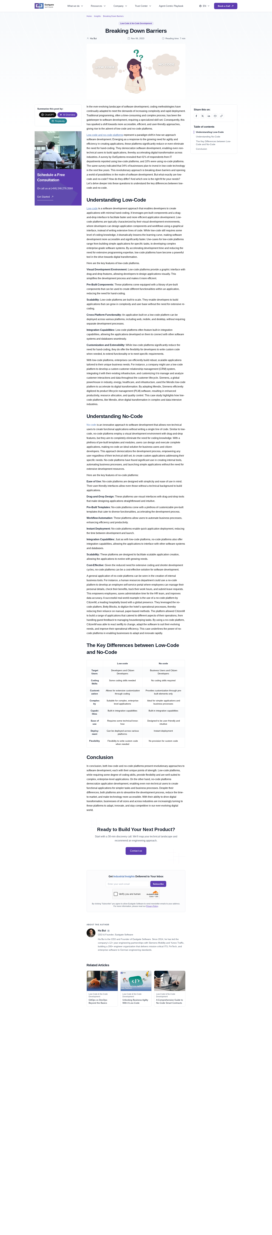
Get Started (43, 196)
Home (89, 16)
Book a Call (224, 6)
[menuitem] (75, 6)
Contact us (136, 850)
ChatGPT (49, 114)
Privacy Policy (152, 906)
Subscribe (158, 884)
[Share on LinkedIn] (208, 115)
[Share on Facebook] (196, 115)
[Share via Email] (215, 115)
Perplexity (60, 121)
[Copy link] (221, 115)
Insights (97, 16)
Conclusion (201, 149)
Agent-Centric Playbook (171, 6)
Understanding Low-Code (210, 132)
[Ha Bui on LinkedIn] (108, 931)
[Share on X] (202, 115)
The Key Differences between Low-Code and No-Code (213, 142)
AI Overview (69, 114)
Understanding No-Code (208, 136)
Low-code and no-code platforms (105, 135)
